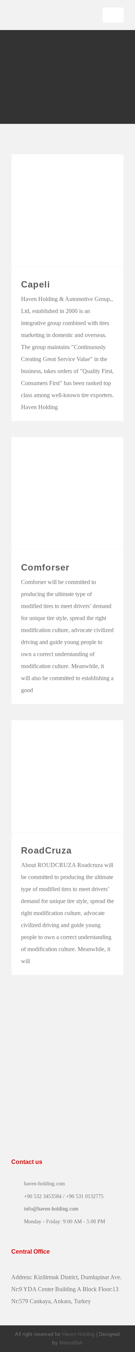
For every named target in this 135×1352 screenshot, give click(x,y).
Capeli (35, 284)
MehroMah (71, 1343)
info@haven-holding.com (51, 1209)
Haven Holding (78, 1334)
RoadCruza (46, 850)
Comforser (45, 567)
